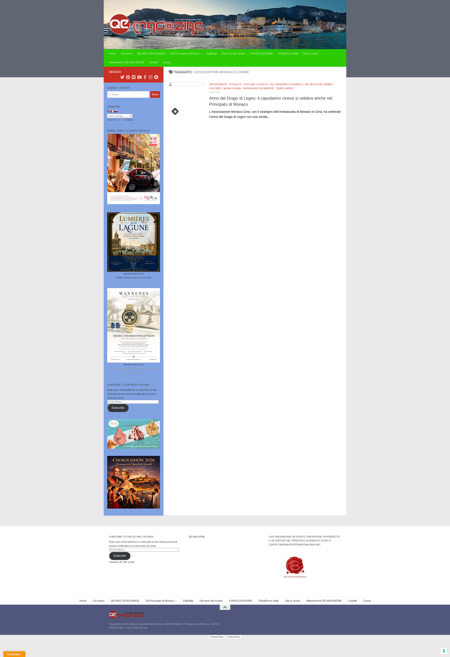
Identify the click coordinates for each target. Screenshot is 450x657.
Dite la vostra (310, 53)
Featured (215, 88)
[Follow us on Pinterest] (128, 77)
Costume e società (255, 84)
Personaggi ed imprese (258, 88)
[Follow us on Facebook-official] (145, 77)
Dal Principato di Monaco (185, 53)
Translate (129, 120)
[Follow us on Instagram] (150, 77)
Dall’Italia (212, 53)
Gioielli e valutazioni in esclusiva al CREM (133, 278)
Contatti (153, 62)
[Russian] (115, 111)
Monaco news (232, 88)
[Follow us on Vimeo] (133, 77)
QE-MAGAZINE (197, 536)
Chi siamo (126, 53)
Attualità (235, 84)
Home (112, 53)
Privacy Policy (216, 637)
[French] (112, 111)
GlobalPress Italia (288, 53)
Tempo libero (284, 88)
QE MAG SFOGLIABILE (151, 53)
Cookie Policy (233, 637)
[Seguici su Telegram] (156, 77)
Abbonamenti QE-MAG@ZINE (126, 62)
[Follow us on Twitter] (122, 77)
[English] (108, 111)
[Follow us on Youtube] (139, 77)
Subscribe (118, 407)
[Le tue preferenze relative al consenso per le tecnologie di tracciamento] (444, 651)
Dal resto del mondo (233, 53)
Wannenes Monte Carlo (134, 274)
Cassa (166, 62)
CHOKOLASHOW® (261, 53)
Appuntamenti (218, 84)
